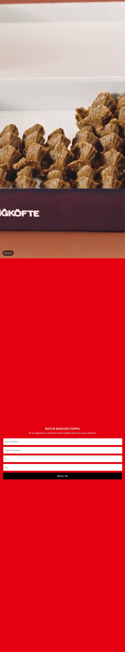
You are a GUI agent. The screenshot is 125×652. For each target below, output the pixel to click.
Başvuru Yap (62, 476)
